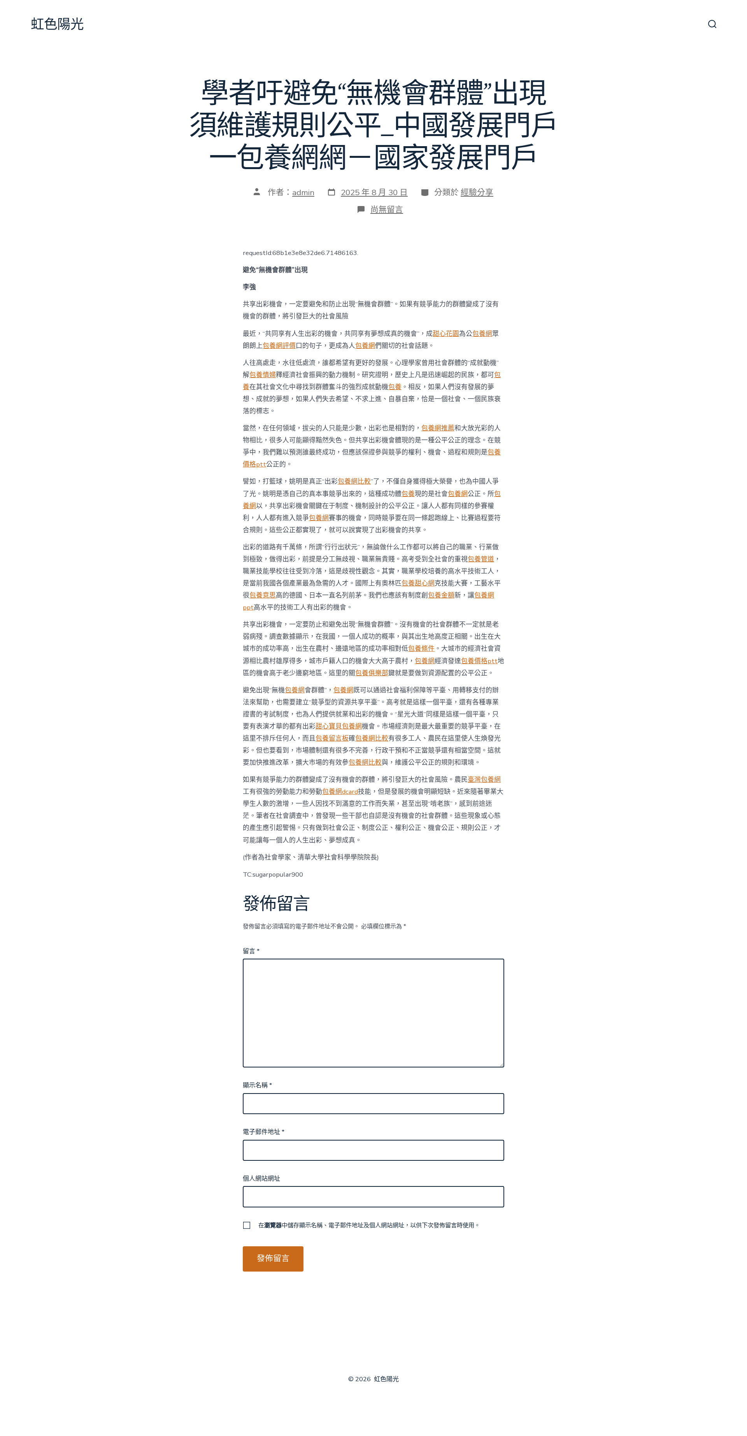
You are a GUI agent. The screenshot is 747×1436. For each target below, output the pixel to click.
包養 (395, 387)
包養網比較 (354, 481)
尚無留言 (386, 209)
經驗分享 (477, 192)
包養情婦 (262, 374)
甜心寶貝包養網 (339, 726)
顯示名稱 (257, 1085)
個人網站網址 (261, 1178)
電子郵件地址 (263, 1132)
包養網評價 (279, 345)
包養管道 (481, 559)
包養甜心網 (418, 583)
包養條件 (421, 648)
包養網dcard (340, 791)
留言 (251, 951)
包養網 (482, 333)
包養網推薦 (437, 428)
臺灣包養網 (484, 779)
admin (303, 192)
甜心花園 (446, 333)
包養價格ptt (479, 661)
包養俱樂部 (371, 673)
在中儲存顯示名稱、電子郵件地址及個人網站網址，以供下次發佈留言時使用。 (369, 1225)
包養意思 (262, 595)
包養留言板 (332, 738)
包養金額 (441, 595)
